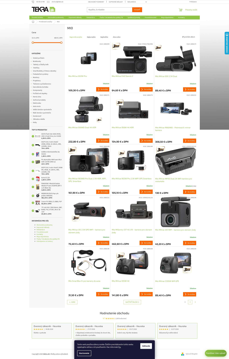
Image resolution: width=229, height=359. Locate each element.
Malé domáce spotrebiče (42, 113)
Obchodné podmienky (96, 2)
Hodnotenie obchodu (114, 313)
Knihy (35, 122)
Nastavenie (84, 353)
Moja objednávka (43, 236)
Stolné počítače (38, 58)
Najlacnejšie (91, 37)
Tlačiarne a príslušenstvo (42, 84)
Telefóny (36, 68)
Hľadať (137, 10)
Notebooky (37, 61)
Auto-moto (37, 106)
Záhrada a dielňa (39, 119)
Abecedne (116, 37)
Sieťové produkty (39, 100)
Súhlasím (146, 346)
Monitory (36, 77)
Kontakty (40, 234)
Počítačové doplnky (40, 93)
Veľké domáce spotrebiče (42, 109)
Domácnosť (37, 116)
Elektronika (37, 103)
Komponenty (37, 90)
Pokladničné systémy (40, 74)
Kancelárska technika (40, 87)
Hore (73, 302)
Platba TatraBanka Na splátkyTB (48, 239)
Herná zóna (37, 97)
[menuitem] (37, 17)
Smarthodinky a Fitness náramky (44, 71)
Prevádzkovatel (42, 232)
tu (120, 347)
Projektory (37, 80)
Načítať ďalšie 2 (132, 302)
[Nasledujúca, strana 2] (190, 302)
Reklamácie (132, 2)
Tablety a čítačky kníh (40, 64)
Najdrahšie (104, 37)
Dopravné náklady (116, 2)
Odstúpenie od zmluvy (45, 241)
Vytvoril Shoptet (191, 354)
